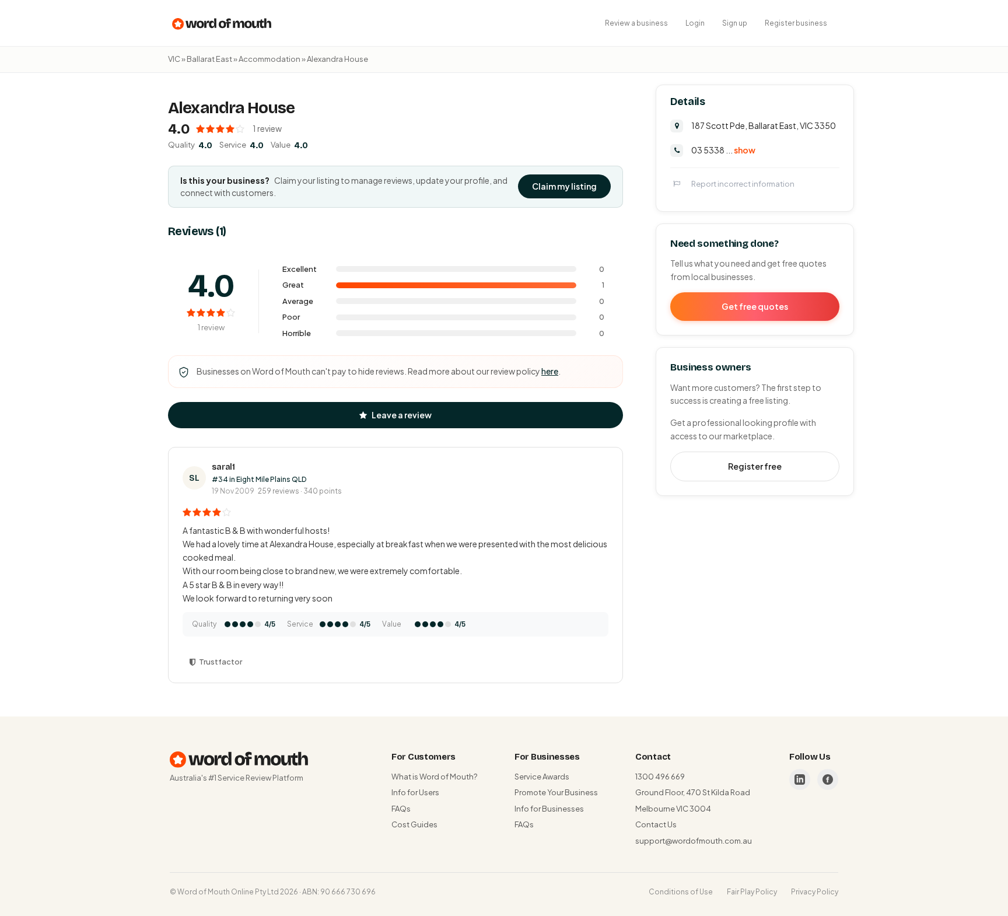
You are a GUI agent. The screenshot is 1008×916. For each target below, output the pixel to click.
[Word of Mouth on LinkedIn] (799, 779)
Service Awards (541, 776)
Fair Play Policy (752, 891)
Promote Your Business (556, 792)
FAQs (401, 808)
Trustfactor (220, 661)
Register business (796, 23)
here (549, 371)
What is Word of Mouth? (434, 776)
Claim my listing (564, 186)
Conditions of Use (681, 891)
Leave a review (402, 415)
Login (695, 23)
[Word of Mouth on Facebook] (827, 779)
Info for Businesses (549, 808)
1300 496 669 (660, 776)
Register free (755, 466)
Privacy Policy (814, 891)
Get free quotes (755, 306)
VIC (174, 59)
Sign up (734, 23)
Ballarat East (209, 59)
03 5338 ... (723, 150)
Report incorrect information (742, 183)
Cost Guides (414, 824)
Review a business (636, 23)
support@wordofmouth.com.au (693, 840)
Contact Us (656, 824)
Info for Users (415, 792)
